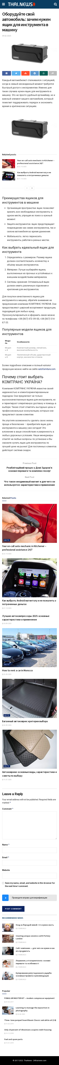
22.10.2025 (22, 166)
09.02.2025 (6, 36)
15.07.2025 (7, 779)
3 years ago (21, 942)
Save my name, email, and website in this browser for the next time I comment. (30, 884)
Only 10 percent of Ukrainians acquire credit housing (27, 1029)
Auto (6, 540)
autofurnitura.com (46, 369)
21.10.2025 (22, 179)
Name (6, 844)
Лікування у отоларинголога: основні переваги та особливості (33, 962)
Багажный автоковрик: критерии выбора (25, 721)
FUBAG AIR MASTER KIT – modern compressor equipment (29, 998)
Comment (7, 808)
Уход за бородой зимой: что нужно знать (35, 925)
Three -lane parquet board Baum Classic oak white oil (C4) (30, 1020)
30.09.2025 (7, 623)
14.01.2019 (10, 1043)
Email (5, 857)
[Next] (32, 188)
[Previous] (27, 188)
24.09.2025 (7, 725)
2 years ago (21, 928)
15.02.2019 (10, 1024)
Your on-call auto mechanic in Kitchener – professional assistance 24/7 (35, 162)
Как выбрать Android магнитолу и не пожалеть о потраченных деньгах (34, 174)
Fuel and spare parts (13, 1039)
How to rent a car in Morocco (17, 670)
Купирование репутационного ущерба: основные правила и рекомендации (34, 974)
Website (6, 870)
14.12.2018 (10, 1033)
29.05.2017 (10, 1002)
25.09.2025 (7, 674)
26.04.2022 (21, 1014)
